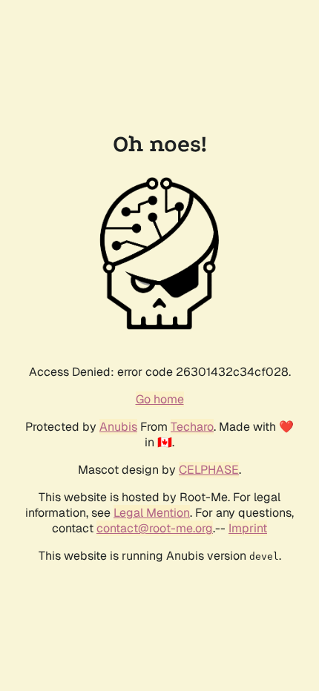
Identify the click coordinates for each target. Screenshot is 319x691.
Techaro (192, 426)
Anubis (118, 426)
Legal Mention (152, 512)
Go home (160, 399)
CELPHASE (209, 469)
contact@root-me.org (154, 528)
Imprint (247, 528)
